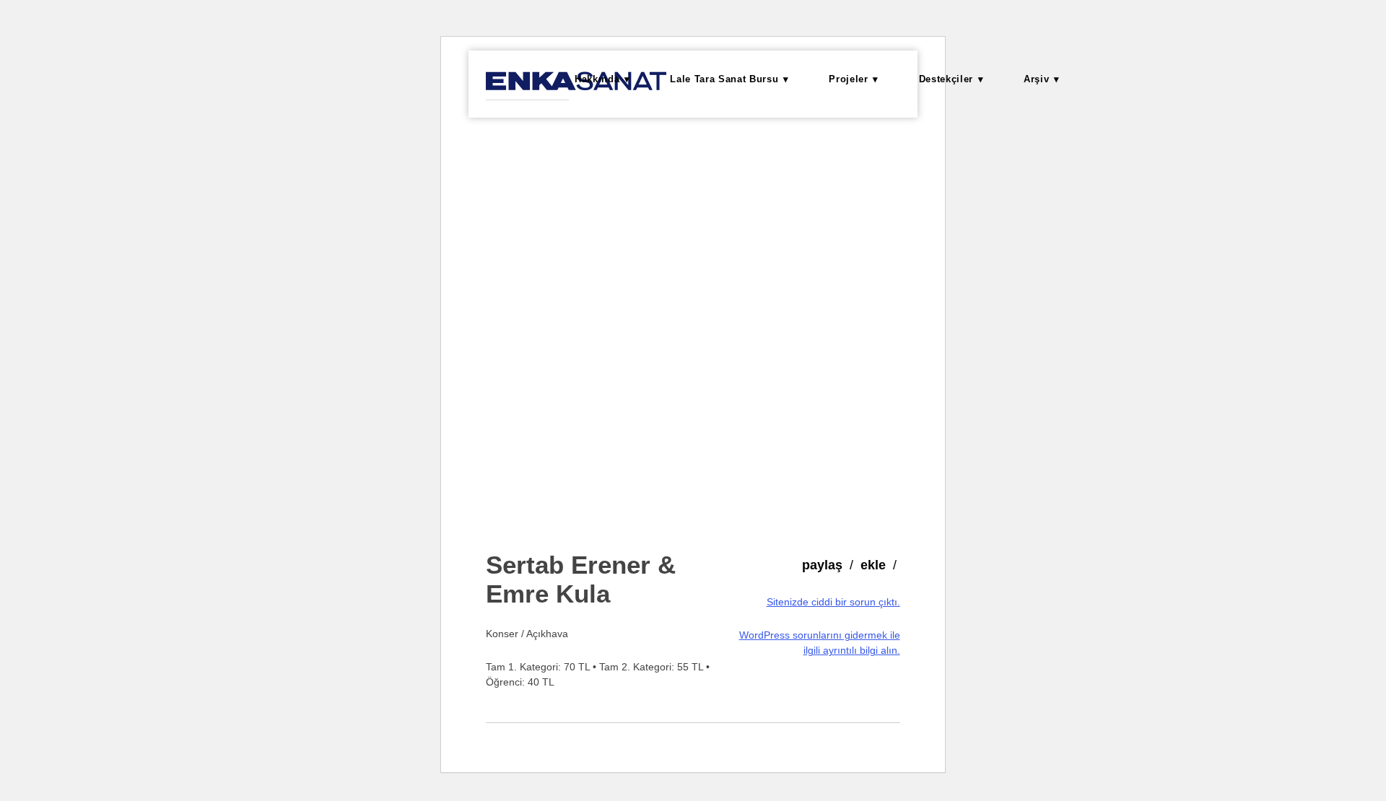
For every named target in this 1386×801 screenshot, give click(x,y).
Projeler (848, 79)
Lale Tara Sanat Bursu (724, 79)
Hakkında (597, 79)
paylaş (822, 565)
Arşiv (1036, 79)
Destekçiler (946, 79)
